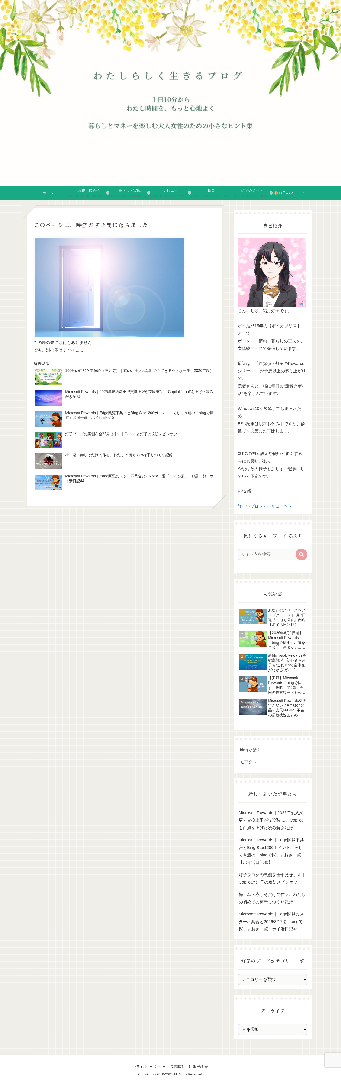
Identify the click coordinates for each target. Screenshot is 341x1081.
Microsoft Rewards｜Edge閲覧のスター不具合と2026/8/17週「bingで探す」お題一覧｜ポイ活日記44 (271, 921)
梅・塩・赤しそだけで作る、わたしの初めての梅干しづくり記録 (272, 898)
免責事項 (176, 1066)
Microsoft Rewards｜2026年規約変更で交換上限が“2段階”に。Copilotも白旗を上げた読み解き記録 (271, 820)
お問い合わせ (198, 1066)
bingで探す (250, 750)
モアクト (248, 762)
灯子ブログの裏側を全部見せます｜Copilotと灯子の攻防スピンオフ (272, 878)
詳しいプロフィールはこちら (265, 506)
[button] (301, 554)
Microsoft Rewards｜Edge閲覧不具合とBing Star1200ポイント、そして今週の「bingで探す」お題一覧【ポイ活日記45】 (271, 851)
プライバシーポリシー (149, 1066)
